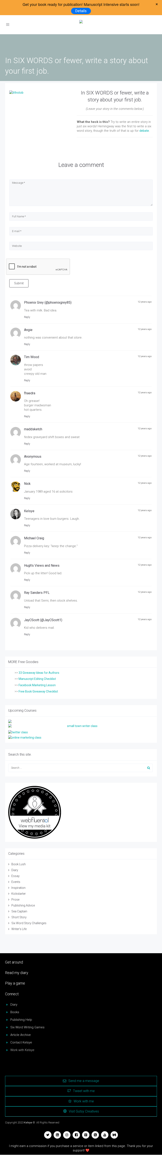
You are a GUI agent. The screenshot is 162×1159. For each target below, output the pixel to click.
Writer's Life (19, 929)
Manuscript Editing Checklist (37, 679)
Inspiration (18, 887)
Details (81, 11)
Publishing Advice (23, 905)
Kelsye (28, 1122)
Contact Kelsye (21, 1042)
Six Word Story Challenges (28, 923)
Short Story (19, 917)
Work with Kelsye (22, 1050)
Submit (19, 283)
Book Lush (18, 864)
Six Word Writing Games (27, 1027)
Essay (15, 876)
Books (14, 1012)
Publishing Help (21, 1020)
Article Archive (20, 1035)
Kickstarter (18, 893)
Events (15, 882)
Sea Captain (19, 911)
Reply (27, 317)
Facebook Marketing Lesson (37, 685)
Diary (14, 870)
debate (144, 131)
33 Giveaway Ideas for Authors (39, 672)
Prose (15, 899)
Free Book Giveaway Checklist (38, 691)
